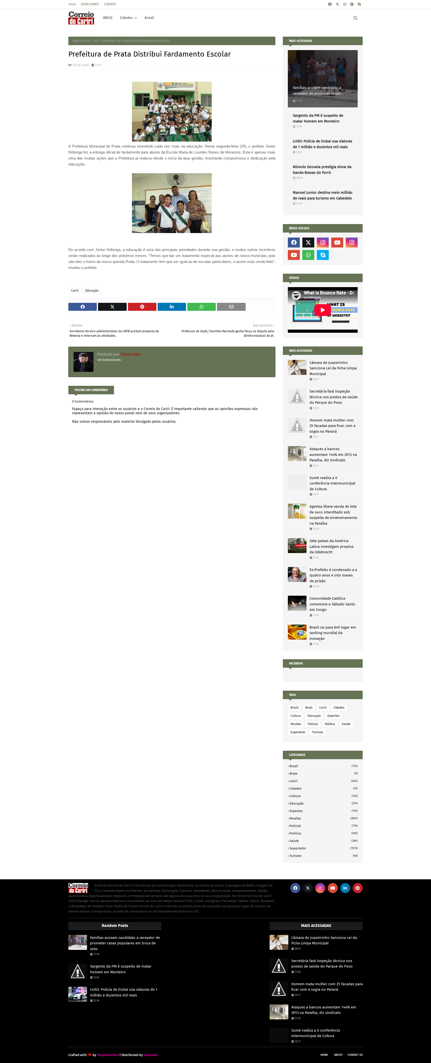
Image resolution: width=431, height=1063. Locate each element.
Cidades (338, 707)
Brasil (295, 707)
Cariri (96, 41)
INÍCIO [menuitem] (107, 18)
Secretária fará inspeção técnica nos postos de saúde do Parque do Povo (334, 397)
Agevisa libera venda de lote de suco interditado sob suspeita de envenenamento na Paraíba (333, 515)
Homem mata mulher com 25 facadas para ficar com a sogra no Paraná (332, 426)
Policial (313, 724)
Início (72, 4)
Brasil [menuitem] (149, 18)
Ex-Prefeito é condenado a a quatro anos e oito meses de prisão (333, 575)
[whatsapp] (308, 255)
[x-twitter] (337, 4)
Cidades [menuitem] (126, 18)
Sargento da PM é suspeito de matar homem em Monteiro (318, 118)
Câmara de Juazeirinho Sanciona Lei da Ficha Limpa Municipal (333, 368)
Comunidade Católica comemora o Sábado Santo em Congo (332, 604)
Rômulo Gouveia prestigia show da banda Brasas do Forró (322, 169)
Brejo (309, 707)
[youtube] (337, 242)
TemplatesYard (108, 1055)
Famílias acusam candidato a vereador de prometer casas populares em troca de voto (317, 90)
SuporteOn (298, 732)
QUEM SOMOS (90, 4)
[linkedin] (345, 888)
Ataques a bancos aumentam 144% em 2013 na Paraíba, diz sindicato (333, 454)
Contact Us (355, 1055)
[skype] (359, 4)
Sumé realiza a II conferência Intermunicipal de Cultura (332, 483)
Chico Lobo (81, 65)
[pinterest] (352, 4)
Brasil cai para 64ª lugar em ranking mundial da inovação (333, 633)
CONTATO (110, 4)
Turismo (317, 732)
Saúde (346, 724)
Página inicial (81, 41)
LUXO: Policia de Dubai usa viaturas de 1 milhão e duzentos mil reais (322, 144)
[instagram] (344, 4)
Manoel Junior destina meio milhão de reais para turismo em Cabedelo (322, 195)
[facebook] (330, 4)
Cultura (296, 716)
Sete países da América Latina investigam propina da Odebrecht (331, 546)
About (338, 1055)
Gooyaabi (151, 1055)
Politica (330, 724)
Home (324, 1055)
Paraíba (296, 724)
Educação (92, 290)
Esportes (333, 716)
